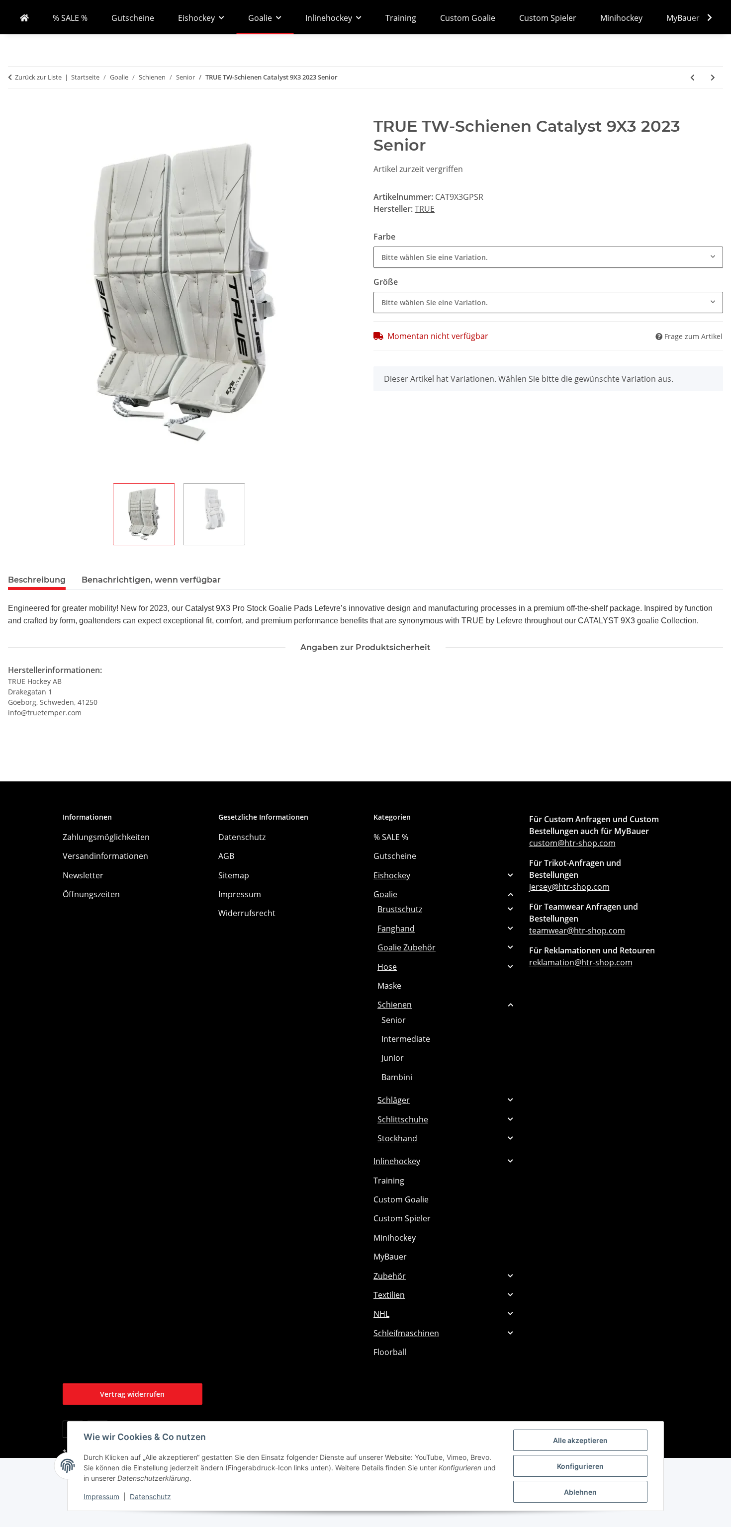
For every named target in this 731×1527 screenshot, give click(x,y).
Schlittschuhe (402, 1119)
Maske (389, 985)
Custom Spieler (402, 1218)
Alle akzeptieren (580, 1440)
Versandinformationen (105, 855)
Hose (387, 966)
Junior (392, 1057)
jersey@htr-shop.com (569, 886)
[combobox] (548, 257)
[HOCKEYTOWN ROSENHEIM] (24, 18)
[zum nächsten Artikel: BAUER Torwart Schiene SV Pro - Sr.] (713, 77)
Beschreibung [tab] (37, 580)
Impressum (101, 1496)
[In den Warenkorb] (16, 111)
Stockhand (397, 1138)
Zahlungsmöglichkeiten (106, 837)
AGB (226, 855)
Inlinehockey (396, 1161)
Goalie (385, 894)
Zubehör (389, 1276)
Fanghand (396, 928)
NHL (381, 1313)
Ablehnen (580, 1492)
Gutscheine (394, 855)
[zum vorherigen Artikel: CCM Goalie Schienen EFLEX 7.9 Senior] (692, 77)
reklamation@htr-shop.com (581, 962)
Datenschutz (150, 1496)
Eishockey (391, 875)
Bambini (396, 1077)
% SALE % (390, 837)
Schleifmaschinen (406, 1333)
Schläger (393, 1100)
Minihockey (394, 1237)
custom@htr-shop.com (572, 843)
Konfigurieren (580, 1466)
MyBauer (390, 1256)
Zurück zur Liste (38, 77)
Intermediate (405, 1038)
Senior (393, 1020)
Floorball (389, 1352)
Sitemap (233, 875)
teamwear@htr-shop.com (577, 930)
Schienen (394, 1004)
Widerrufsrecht (246, 913)
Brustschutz (399, 909)
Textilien (389, 1294)
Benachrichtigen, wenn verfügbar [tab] (151, 580)
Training (388, 1180)
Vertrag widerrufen (132, 1394)
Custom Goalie (401, 1199)
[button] (703, 17)
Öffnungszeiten (91, 894)
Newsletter (83, 875)
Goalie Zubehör (406, 947)
